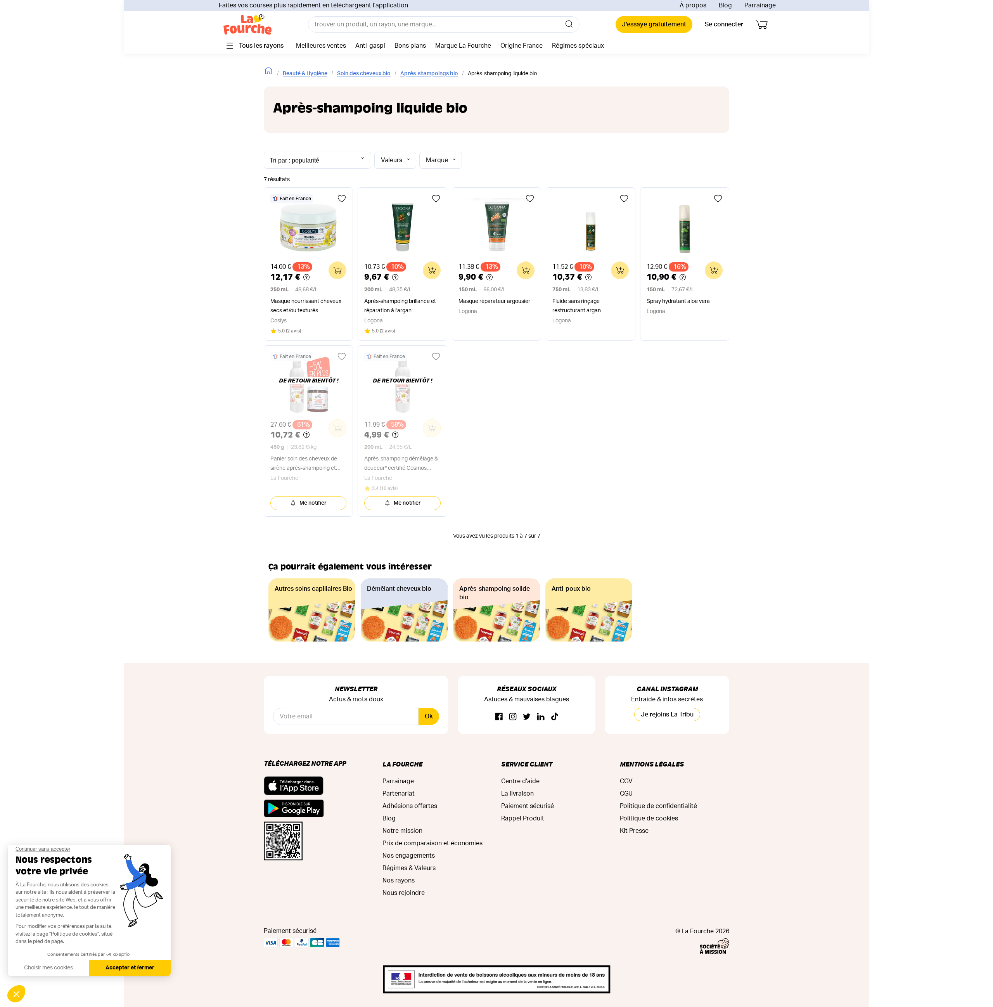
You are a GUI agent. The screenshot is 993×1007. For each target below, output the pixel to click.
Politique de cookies (649, 818)
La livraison (517, 794)
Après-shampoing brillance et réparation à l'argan (400, 306)
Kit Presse (634, 831)
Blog (725, 5)
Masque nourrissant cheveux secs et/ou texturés (305, 306)
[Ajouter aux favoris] (341, 198)
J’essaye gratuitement (654, 24)
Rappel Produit (522, 818)
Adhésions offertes (409, 806)
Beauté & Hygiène (305, 73)
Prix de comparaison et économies (432, 843)
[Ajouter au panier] (337, 270)
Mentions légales (652, 764)
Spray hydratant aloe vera (678, 301)
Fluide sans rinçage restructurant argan (576, 306)
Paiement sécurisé (527, 806)
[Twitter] (527, 717)
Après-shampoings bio (429, 73)
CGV (626, 781)
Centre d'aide (520, 781)
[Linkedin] (541, 717)
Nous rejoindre (403, 893)
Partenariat (398, 794)
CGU (626, 794)
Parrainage (760, 5)
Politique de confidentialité (658, 806)
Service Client (526, 764)
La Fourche (402, 764)
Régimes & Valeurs (409, 868)
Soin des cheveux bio (364, 73)
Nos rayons (398, 880)
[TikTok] (555, 717)
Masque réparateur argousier (494, 301)
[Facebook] (499, 717)
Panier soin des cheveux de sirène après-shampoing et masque (303, 464)
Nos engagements (408, 856)
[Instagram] (513, 717)
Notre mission (402, 831)
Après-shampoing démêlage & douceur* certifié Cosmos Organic (401, 464)
